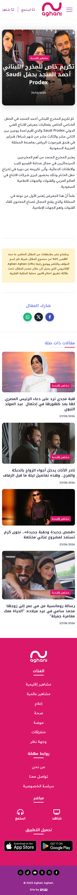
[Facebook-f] (56, 872)
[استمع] (20, 812)
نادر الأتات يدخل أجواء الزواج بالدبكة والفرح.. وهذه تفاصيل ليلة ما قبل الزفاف (39, 473)
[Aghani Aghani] (51, 9)
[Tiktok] (28, 872)
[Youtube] (35, 872)
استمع (20, 818)
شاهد (57, 818)
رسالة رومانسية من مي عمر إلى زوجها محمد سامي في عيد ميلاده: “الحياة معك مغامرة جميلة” (39, 610)
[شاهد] (56, 812)
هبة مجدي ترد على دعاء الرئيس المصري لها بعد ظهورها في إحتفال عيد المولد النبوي (40, 403)
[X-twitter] (42, 872)
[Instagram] (49, 872)
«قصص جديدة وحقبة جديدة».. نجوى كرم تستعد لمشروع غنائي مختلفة (39, 535)
